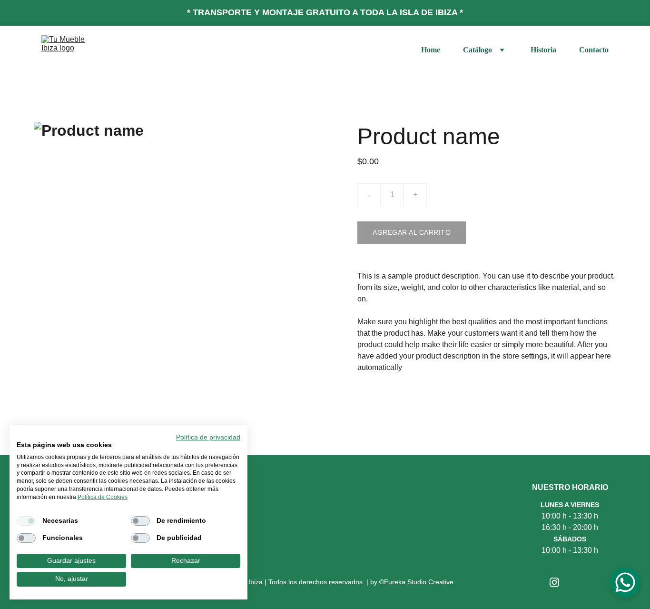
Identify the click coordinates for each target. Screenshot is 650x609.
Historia (543, 50)
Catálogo (477, 50)
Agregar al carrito (412, 232)
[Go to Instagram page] (554, 582)
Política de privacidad (208, 437)
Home (430, 50)
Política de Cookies (103, 497)
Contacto (594, 50)
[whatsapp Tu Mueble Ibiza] (582, 584)
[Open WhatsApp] (625, 582)
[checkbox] (26, 521)
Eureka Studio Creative (418, 582)
